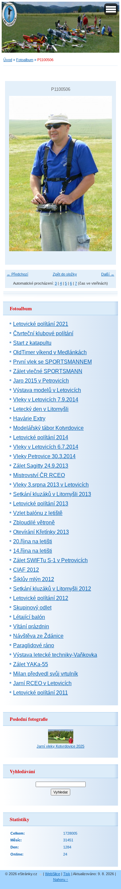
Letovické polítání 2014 (40, 437)
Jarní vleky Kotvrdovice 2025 (60, 746)
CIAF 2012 (26, 570)
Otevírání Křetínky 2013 (41, 532)
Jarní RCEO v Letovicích (42, 683)
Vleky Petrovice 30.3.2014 (44, 456)
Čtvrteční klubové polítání (43, 333)
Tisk (66, 874)
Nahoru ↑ (60, 880)
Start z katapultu (32, 343)
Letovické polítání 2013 (40, 503)
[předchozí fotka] (16, 173)
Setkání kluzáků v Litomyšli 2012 (52, 589)
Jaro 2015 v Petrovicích (41, 381)
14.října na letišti (32, 551)
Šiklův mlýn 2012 (33, 579)
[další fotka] (105, 173)
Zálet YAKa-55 (30, 664)
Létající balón (29, 617)
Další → (107, 274)
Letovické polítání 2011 (40, 693)
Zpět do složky (65, 274)
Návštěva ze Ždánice (38, 636)
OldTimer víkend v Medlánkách (50, 352)
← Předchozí (17, 274)
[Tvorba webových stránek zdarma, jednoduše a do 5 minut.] (40, 874)
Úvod (7, 60)
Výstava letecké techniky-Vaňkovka (55, 655)
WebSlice (52, 874)
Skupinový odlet (32, 607)
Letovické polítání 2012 (40, 598)
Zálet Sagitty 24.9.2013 (40, 466)
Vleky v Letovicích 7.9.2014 (45, 399)
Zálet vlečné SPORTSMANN (47, 371)
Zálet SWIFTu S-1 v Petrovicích (50, 560)
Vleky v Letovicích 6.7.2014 (45, 447)
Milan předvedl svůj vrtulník (45, 674)
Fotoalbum (24, 60)
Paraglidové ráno (33, 645)
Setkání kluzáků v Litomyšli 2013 (52, 494)
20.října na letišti (32, 541)
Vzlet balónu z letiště (38, 513)
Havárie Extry (29, 418)
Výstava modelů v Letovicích (47, 390)
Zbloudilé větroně (34, 522)
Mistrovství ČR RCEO (39, 475)
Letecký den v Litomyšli (41, 409)
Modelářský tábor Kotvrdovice (48, 428)
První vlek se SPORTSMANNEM (52, 362)
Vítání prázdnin (31, 626)
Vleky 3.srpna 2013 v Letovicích (51, 485)
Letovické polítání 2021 (40, 324)
